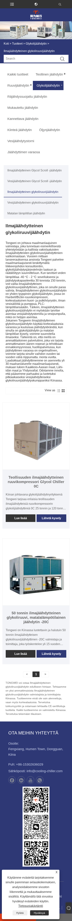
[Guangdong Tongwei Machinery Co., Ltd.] (36, 14)
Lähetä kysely (51, 518)
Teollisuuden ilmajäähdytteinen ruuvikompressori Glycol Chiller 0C (36, 481)
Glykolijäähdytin (36, 43)
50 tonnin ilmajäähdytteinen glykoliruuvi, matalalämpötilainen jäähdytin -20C (36, 617)
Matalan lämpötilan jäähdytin (26, 213)
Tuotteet (17, 43)
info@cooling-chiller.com (45, 771)
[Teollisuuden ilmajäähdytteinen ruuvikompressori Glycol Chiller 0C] (36, 436)
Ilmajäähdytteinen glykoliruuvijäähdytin (32, 191)
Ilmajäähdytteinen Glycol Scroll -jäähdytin (34, 170)
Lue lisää (20, 518)
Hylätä (20, 912)
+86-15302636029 (29, 764)
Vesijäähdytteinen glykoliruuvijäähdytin (33, 202)
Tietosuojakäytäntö (30, 905)
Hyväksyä (39, 912)
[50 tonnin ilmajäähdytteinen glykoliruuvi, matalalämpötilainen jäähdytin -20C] (36, 571)
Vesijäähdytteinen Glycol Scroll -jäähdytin (34, 181)
